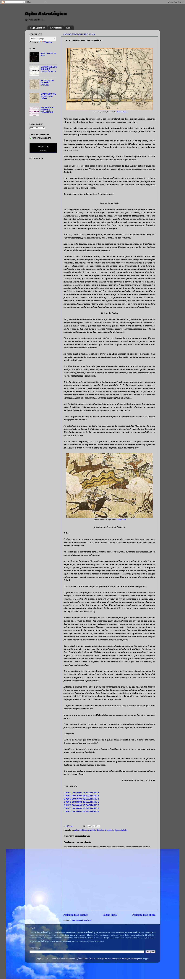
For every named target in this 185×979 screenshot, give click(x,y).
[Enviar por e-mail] (88, 826)
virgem (97, 941)
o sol (100, 938)
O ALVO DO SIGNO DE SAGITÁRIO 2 (81, 793)
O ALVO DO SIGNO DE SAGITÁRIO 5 (81, 802)
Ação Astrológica (46, 13)
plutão (123, 938)
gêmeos (121, 935)
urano (76, 941)
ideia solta (140, 935)
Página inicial (110, 914)
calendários (115, 932)
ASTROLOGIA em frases (48, 54)
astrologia (92, 830)
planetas (116, 937)
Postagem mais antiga (143, 914)
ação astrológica (80, 830)
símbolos (123, 830)
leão (62, 937)
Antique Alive (121, 519)
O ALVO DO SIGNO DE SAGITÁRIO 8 (81, 811)
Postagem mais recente (75, 914)
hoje (127, 935)
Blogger (146, 958)
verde (88, 941)
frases (100, 935)
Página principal (37, 28)
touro (51, 941)
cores (49, 935)
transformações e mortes (64, 941)
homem (132, 935)
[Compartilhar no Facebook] (96, 826)
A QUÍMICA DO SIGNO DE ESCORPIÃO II (47, 109)
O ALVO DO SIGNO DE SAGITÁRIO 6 (81, 805)
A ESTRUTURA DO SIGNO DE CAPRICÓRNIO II (49, 69)
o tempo (106, 937)
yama (102, 941)
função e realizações (110, 935)
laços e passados (53, 937)
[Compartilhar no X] (93, 826)
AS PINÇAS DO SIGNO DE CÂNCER (47, 82)
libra (86, 938)
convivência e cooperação (38, 935)
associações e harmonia (75, 932)
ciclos (137, 932)
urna (80, 941)
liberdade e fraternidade (74, 937)
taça (47, 941)
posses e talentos (132, 937)
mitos (90, 937)
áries (64, 932)
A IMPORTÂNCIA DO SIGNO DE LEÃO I (48, 96)
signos (117, 830)
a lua (31, 932)
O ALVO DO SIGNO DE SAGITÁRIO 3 (81, 796)
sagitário (110, 830)
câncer (122, 932)
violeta (92, 941)
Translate (48, 42)
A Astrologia (56, 28)
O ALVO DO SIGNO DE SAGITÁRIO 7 (81, 808)
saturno (152, 938)
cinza (142, 932)
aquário (58, 932)
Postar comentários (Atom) (81, 920)
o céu (96, 937)
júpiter (43, 938)
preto (141, 938)
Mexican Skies (121, 112)
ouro (111, 938)
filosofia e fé (101, 830)
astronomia (103, 932)
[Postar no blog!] (91, 826)
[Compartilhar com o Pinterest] (99, 826)
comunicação (150, 932)
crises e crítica (58, 935)
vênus (84, 941)
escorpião (82, 935)
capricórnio (130, 932)
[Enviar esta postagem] (84, 826)
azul (108, 932)
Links (69, 28)
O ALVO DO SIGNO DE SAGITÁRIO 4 (81, 799)
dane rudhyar (71, 935)
